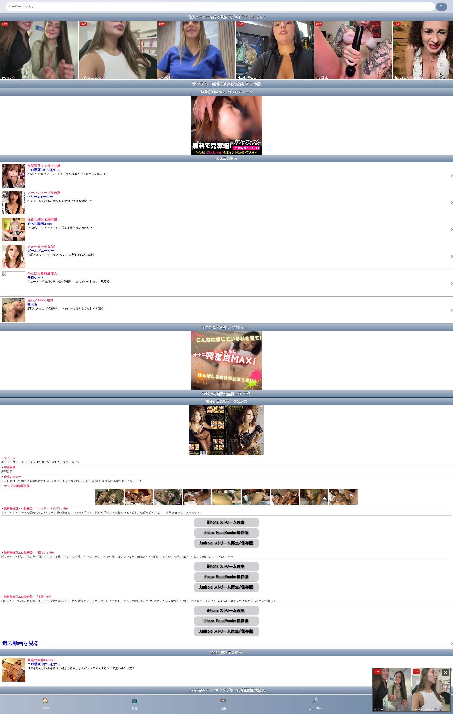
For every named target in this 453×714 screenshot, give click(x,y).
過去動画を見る (20, 643)
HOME (45, 703)
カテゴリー (315, 703)
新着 (134, 703)
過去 (223, 703)
